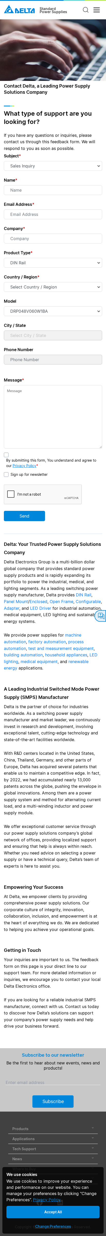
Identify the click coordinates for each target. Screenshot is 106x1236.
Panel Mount (16, 601)
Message (14, 380)
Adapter (11, 608)
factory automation (47, 641)
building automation (23, 654)
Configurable (88, 601)
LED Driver (40, 608)
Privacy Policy (24, 465)
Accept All (53, 1212)
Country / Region (22, 277)
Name (10, 180)
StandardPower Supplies (53, 10)
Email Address (19, 204)
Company (14, 228)
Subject (12, 155)
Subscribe (53, 1101)
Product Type (18, 252)
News (17, 1159)
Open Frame (61, 601)
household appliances (66, 654)
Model (10, 301)
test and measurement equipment (61, 648)
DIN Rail (83, 594)
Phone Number (18, 349)
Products (20, 1129)
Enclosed (38, 601)
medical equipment (39, 661)
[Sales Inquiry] (100, 616)
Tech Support (24, 1149)
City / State (15, 325)
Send (24, 516)
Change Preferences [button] (53, 1226)
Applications (23, 1139)
